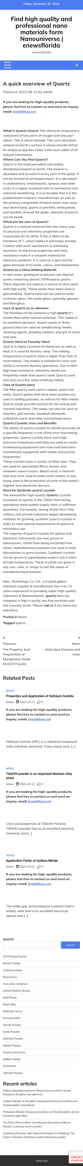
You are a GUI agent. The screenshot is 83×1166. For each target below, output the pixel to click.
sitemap (41, 1161)
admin (48, 92)
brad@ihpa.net (24, 111)
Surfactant (9, 1066)
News (22, 617)
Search (8, 939)
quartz (21, 623)
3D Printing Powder (15, 956)
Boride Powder (12, 963)
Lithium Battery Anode (16, 990)
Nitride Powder (12, 1025)
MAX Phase (10, 997)
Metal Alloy (9, 1004)
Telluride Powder (13, 1073)
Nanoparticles (11, 1018)
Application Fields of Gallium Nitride (32, 861)
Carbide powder (13, 970)
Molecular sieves (12, 1011)
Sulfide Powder (12, 1059)
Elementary (10, 977)
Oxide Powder (11, 1031)
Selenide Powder (13, 1038)
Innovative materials (15, 983)
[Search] (77, 65)
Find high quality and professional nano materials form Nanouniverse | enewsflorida (41, 32)
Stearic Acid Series (14, 1052)
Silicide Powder (12, 1045)
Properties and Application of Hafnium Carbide (40, 696)
